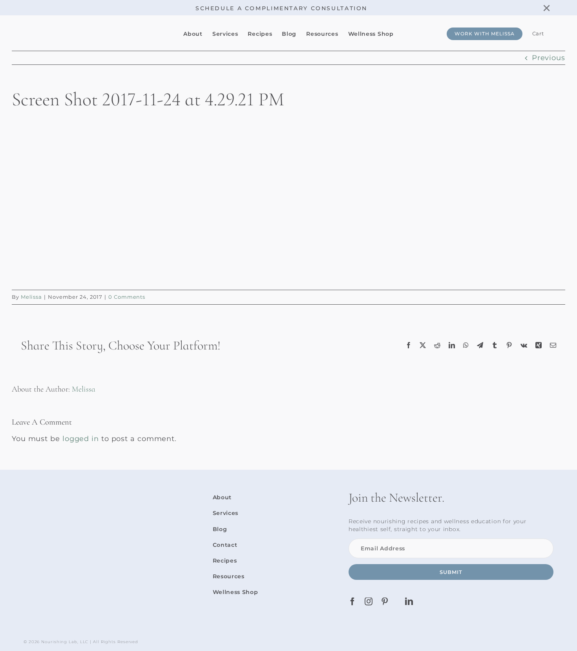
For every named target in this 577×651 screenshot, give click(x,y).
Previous (548, 57)
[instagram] (369, 601)
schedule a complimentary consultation (281, 8)
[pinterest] (385, 601)
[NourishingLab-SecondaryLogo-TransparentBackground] (82, 24)
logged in (80, 438)
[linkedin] (409, 601)
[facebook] (353, 601)
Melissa (31, 297)
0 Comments (126, 297)
